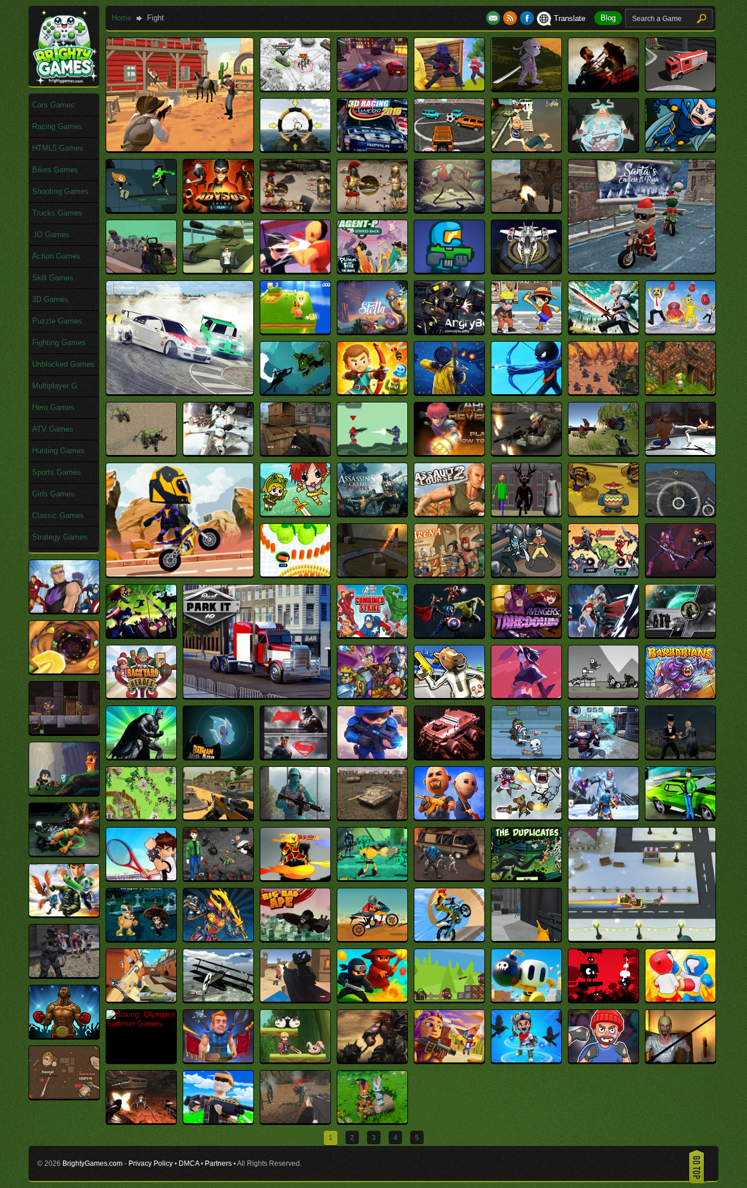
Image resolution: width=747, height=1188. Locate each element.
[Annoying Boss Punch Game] (680, 330)
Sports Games (56, 472)
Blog (608, 17)
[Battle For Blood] (526, 756)
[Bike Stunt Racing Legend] (449, 938)
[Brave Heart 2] (295, 1059)
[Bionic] (526, 938)
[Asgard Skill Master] (295, 513)
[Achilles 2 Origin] (295, 209)
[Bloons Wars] (372, 999)
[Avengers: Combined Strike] (372, 634)
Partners (218, 1163)
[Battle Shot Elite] (295, 816)
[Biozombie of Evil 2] (64, 974)
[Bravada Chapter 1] (218, 1059)
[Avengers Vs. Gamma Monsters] (141, 634)
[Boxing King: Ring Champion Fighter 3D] (680, 999)
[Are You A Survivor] (141, 452)
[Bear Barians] (526, 816)
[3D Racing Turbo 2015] (372, 148)
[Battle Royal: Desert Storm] (218, 816)
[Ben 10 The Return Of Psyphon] (372, 877)
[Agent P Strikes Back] (372, 270)
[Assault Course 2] (449, 513)
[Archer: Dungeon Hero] (372, 391)
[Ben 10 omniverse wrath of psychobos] (64, 853)
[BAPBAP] (526, 695)
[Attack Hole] (295, 573)
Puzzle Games (57, 321)
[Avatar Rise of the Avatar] (526, 573)
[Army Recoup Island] (603, 452)
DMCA (189, 1163)
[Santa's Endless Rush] (641, 270)
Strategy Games (60, 537)
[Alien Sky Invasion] (526, 270)
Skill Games (53, 277)
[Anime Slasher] (603, 330)
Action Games (56, 256)
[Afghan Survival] (526, 209)
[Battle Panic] (141, 816)
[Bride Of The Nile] (680, 1059)
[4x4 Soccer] (449, 148)
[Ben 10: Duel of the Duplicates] (526, 877)
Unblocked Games (63, 364)
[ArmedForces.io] (295, 452)
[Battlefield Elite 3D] (449, 816)
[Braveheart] (372, 1059)
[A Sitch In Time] (141, 209)
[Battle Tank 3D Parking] (372, 816)
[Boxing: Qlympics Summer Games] (141, 1023)
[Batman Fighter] (141, 756)
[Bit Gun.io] (141, 999)
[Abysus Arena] (218, 209)
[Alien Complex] (449, 270)
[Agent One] (295, 270)
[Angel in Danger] (295, 330)
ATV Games (53, 429)
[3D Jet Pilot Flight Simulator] (295, 148)
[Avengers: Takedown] (526, 634)
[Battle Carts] (449, 756)
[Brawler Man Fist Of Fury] (603, 1059)
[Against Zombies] (141, 270)
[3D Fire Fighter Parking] (680, 88)
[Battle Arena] (372, 756)
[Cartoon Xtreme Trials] (179, 573)
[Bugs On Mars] (141, 1120)
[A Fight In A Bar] (526, 148)
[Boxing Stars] (64, 1035)
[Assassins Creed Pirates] (372, 513)
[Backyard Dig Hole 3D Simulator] (64, 670)
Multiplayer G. (55, 385)
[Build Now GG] (218, 1120)
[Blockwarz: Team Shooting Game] (295, 999)
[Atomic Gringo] (603, 513)
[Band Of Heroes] (372, 695)
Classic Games (58, 515)
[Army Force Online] (526, 452)
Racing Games (57, 126)
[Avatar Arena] (449, 573)
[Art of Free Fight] (680, 452)
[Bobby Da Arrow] (449, 999)
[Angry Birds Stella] (372, 330)
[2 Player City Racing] (372, 88)
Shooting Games (60, 191)
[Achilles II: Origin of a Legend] (372, 209)
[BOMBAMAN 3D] (526, 999)
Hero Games (53, 407)
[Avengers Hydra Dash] (603, 573)
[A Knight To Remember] (680, 148)
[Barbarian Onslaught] (603, 695)
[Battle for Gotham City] (603, 756)
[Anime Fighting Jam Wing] (526, 330)
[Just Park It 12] (256, 695)
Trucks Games (57, 213)
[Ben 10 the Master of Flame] (295, 877)
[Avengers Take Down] (680, 573)
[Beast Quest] (603, 816)
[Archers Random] (526, 391)
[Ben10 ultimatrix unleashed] (64, 913)
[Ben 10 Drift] (680, 816)
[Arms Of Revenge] (449, 452)
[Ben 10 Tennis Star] (141, 877)
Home (121, 17)
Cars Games (53, 104)
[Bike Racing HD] (372, 938)
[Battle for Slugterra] (64, 792)
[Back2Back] (680, 634)
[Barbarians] (680, 695)
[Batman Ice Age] (218, 756)
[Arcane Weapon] (295, 391)
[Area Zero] (218, 452)
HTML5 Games (57, 148)
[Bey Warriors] (218, 938)
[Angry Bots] (449, 330)
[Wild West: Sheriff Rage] (179, 148)
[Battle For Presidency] (680, 756)
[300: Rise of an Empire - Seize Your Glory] (603, 88)
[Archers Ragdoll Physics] (449, 391)
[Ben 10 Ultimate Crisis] (449, 877)
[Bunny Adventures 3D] (372, 1120)
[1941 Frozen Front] (295, 88)
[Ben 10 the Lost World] (218, 877)
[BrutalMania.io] (64, 1096)
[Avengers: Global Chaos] (449, 634)
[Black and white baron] (218, 999)
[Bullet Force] (295, 1120)
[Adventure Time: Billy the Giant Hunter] (449, 209)
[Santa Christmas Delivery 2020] (641, 938)
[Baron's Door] (64, 731)
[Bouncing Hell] (603, 999)
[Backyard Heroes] (141, 695)
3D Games (50, 299)
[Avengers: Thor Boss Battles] (603, 634)
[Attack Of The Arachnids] (372, 573)
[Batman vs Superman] (295, 756)
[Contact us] (494, 18)
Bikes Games (55, 169)
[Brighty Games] (64, 82)
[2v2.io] (449, 88)
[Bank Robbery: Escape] (449, 695)
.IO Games (50, 234)
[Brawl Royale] (449, 1059)
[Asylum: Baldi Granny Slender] (526, 513)
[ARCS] (603, 391)
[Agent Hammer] (218, 270)
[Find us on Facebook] (527, 18)
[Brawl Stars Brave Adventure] (526, 1059)
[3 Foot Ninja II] (526, 88)
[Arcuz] (680, 391)
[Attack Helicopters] (680, 513)
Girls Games (53, 493)
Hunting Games (58, 450)
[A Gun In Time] (603, 148)
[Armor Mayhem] (372, 452)
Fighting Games (59, 342)
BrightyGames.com (92, 1163)
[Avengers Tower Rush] (64, 610)
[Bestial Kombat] (141, 938)
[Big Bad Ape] (295, 938)
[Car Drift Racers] (179, 391)
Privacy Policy (150, 1163)
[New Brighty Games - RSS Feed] (511, 18)
